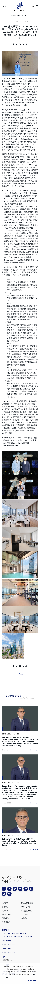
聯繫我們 (24, 918)
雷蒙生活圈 (25, 907)
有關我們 (5, 918)
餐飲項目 (5, 907)
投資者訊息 (6, 922)
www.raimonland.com (10, 446)
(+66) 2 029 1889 (8, 952)
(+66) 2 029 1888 (8, 944)
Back (21, 674)
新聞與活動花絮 (27, 903)
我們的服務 (6, 914)
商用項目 (5, 911)
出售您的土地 (26, 911)
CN (3, 6)
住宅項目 (5, 903)
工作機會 (24, 914)
